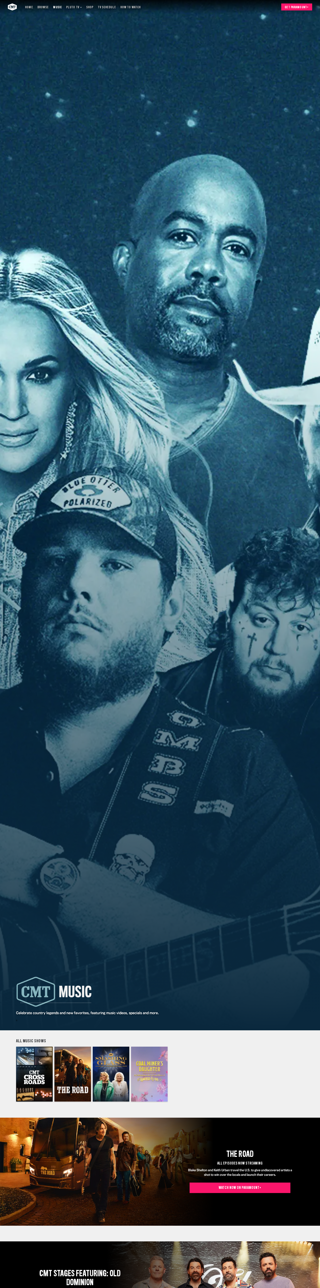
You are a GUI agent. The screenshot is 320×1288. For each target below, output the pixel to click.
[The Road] (72, 1074)
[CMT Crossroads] (34, 1074)
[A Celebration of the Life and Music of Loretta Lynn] (149, 1074)
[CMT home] (12, 6)
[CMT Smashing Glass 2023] (111, 1074)
